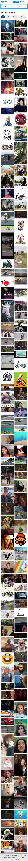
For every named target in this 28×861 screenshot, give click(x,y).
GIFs (8, 16)
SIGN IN (22, 1)
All (3, 16)
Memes (22, 16)
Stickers (15, 16)
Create (16, 1)
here (24, 859)
